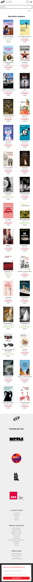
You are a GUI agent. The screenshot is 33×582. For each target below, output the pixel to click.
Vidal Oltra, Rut (25, 350)
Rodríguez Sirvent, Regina (8, 38)
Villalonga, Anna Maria (8, 404)
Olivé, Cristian (8, 143)
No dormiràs (24, 245)
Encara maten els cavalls (8, 402)
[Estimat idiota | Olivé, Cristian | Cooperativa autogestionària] (8, 288)
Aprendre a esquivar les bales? (24, 271)
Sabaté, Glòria (25, 169)
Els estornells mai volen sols (24, 36)
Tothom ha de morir (8, 376)
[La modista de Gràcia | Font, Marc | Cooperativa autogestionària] (25, 314)
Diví (25, 89)
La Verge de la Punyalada (8, 115)
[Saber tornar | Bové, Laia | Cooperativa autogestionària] (25, 106)
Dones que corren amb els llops (8, 89)
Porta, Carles (8, 352)
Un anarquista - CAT (8, 271)
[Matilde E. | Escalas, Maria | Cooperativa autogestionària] (8, 236)
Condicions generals (16, 553)
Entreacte (25, 349)
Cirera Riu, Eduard (24, 38)
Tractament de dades (16, 558)
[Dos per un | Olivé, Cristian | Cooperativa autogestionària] (8, 132)
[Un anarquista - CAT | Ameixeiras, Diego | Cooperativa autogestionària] (8, 262)
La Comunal (16, 513)
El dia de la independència (24, 219)
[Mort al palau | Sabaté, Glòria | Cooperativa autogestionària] (25, 158)
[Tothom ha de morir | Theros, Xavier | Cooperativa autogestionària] (8, 367)
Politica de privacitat (16, 555)
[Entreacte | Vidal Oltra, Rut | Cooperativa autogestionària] (25, 340)
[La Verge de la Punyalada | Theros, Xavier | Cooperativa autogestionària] (8, 106)
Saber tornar (24, 115)
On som (16, 516)
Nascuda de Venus (8, 323)
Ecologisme (16, 541)
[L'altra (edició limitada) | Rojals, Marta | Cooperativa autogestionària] (25, 393)
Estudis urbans (16, 538)
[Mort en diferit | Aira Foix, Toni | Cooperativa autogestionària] (25, 132)
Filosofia (16, 543)
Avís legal (16, 557)
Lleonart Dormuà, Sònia (8, 324)
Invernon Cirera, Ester (24, 378)
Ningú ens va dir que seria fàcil (24, 376)
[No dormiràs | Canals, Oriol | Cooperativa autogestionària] (25, 236)
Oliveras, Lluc (8, 169)
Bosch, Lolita (8, 195)
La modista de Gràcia (24, 323)
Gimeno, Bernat (24, 64)
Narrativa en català (16, 531)
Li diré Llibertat (25, 297)
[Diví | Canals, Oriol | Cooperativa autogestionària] (25, 81)
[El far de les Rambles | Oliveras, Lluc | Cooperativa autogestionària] (8, 158)
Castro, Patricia (8, 221)
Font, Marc (24, 324)
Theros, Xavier (8, 117)
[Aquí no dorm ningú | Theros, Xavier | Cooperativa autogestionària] (25, 184)
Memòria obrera (16, 529)
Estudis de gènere (16, 528)
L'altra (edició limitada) (25, 402)
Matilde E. (8, 245)
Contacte (16, 518)
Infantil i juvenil (16, 535)
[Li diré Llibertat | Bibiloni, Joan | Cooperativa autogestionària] (25, 288)
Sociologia (16, 536)
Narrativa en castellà (16, 533)
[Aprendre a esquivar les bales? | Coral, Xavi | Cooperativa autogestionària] (25, 262)
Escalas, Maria (8, 247)
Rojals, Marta (24, 404)
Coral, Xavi (25, 273)
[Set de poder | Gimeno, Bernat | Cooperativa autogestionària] (25, 53)
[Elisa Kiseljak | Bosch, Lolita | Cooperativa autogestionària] (8, 184)
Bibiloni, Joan (25, 298)
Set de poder (25, 62)
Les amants (8, 219)
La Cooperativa (16, 514)
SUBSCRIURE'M (16, 578)
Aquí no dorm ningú (24, 193)
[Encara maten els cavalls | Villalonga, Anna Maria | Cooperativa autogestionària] (8, 393)
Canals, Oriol (24, 91)
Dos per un (8, 141)
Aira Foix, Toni (25, 143)
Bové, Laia (25, 117)
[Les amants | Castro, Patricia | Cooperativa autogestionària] (8, 210)
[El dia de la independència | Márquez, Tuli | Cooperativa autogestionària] (25, 210)
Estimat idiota (8, 297)
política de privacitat (23, 574)
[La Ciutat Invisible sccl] (6, 2)
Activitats (16, 519)
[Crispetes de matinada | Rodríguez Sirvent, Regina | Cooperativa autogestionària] (8, 27)
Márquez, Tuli (25, 221)
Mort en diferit (25, 141)
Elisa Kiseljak (8, 193)
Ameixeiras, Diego (8, 273)
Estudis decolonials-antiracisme (16, 540)
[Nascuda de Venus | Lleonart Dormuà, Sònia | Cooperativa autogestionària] (8, 314)
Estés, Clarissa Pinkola (8, 91)
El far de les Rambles (8, 167)
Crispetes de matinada (8, 36)
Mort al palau (25, 167)
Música (16, 545)
